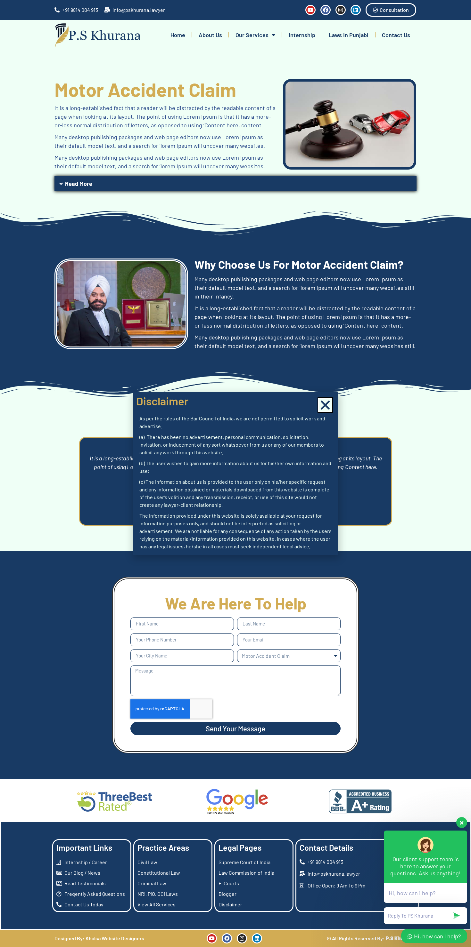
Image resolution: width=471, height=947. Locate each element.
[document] (235, 473)
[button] (325, 405)
